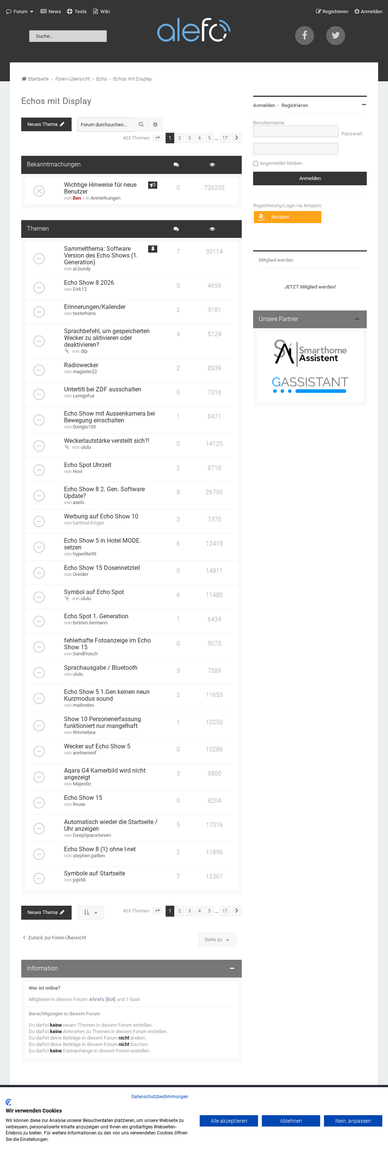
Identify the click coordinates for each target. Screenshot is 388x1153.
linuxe (79, 804)
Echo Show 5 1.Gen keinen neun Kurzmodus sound (107, 695)
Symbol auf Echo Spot (94, 592)
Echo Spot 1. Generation (96, 616)
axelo (78, 502)
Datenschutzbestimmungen (159, 1096)
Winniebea (84, 732)
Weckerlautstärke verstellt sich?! (106, 441)
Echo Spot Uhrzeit (87, 465)
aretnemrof (85, 753)
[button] (158, 138)
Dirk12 (80, 289)
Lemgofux (83, 396)
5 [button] (209, 138)
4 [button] (199, 138)
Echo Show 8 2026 (89, 282)
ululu (86, 447)
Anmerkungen (105, 198)
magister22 (85, 371)
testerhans (84, 313)
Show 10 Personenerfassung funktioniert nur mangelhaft (102, 722)
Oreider (80, 574)
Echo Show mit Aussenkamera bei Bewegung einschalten (109, 417)
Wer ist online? (44, 988)
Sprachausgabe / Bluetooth (101, 667)
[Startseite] (194, 31)
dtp (84, 351)
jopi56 (79, 880)
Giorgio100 (84, 427)
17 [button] (225, 138)
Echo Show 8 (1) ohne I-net (100, 849)
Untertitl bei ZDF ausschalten (102, 389)
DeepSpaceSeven (92, 835)
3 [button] (189, 138)
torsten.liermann (90, 622)
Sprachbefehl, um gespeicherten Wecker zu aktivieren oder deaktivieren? (107, 338)
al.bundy (82, 269)
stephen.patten (89, 855)
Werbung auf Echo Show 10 (101, 516)
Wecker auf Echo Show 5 (97, 746)
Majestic (82, 784)
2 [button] (179, 138)
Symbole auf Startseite (94, 873)
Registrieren (295, 105)
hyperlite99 (84, 554)
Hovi (77, 471)
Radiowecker (81, 365)
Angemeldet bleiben (281, 163)
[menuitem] (51, 11)
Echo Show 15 (83, 798)
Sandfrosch (85, 653)
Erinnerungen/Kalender (94, 307)
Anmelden (264, 105)
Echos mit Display (56, 101)
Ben (77, 198)
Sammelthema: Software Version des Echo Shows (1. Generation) (101, 255)
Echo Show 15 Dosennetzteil (102, 568)
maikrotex (83, 705)
